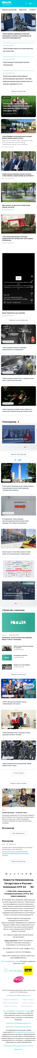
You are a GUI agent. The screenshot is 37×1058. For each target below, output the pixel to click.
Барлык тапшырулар (18, 454)
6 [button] (22, 447)
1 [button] (9, 447)
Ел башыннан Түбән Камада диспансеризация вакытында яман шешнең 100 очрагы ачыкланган (15, 521)
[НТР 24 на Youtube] (10, 873)
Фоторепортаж (28, 583)
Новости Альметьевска (11, 1003)
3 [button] (14, 447)
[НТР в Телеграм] (22, 873)
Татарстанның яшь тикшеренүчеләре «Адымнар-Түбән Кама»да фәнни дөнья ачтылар (15, 853)
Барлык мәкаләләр (18, 674)
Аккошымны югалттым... (21, 655)
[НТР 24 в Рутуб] (26, 874)
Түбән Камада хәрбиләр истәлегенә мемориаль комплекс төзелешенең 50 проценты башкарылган (16, 36)
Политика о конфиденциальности (18, 1023)
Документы (18, 1049)
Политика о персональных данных (18, 1027)
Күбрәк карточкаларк (18, 783)
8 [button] (28, 447)
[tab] (16, 28)
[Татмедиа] (13, 970)
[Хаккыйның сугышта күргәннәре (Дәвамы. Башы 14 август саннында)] (18, 622)
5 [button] (20, 447)
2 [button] (11, 447)
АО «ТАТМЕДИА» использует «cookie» (17, 1011)
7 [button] (25, 447)
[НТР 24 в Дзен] (30, 874)
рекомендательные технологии (23, 1032)
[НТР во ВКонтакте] (14, 873)
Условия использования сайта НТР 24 (18, 995)
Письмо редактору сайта (10, 961)
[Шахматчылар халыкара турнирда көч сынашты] (7, 648)
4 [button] (17, 447)
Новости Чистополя (10, 1006)
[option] (9, 10)
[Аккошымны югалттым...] (7, 657)
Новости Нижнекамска (11, 999)
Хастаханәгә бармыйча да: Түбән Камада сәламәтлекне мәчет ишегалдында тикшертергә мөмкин (17, 488)
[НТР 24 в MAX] (6, 874)
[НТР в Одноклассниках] (18, 873)
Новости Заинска (27, 1006)
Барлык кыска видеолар (18, 320)
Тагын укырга (18, 773)
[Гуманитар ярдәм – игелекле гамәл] (18, 798)
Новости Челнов (28, 1003)
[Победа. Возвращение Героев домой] (18, 569)
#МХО (3, 810)
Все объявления (18, 833)
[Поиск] (26, 3)
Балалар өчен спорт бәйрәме (22, 664)
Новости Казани (28, 999)
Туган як (4, 635)
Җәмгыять (23, 10)
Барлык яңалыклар (9, 10)
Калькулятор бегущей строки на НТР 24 (18, 1046)
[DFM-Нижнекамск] (28, 970)
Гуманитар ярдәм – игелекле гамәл (14, 812)
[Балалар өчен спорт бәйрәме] (7, 667)
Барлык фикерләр (18, 861)
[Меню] (34, 3)
